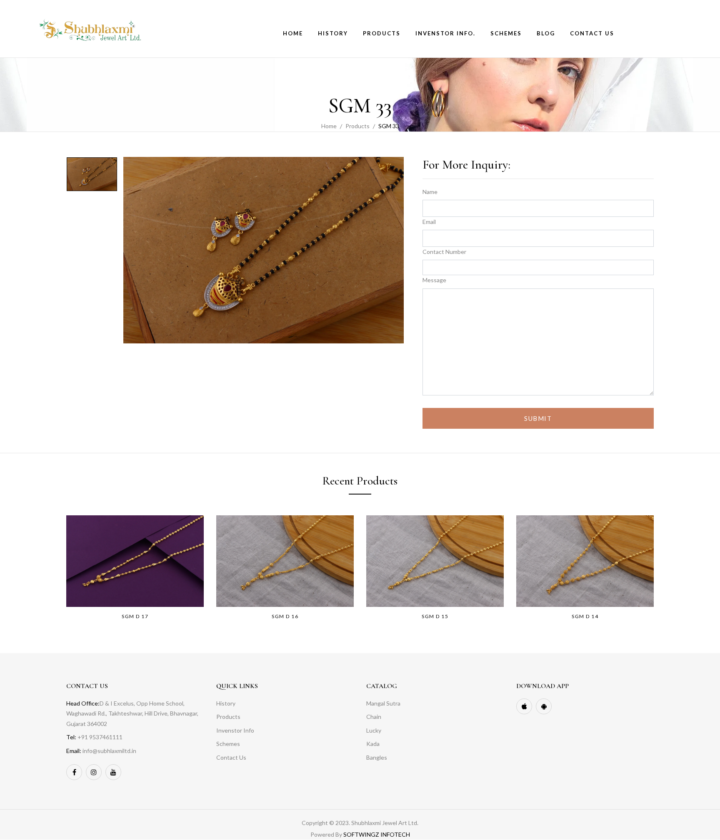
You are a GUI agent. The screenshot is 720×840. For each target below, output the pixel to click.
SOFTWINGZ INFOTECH (376, 834)
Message (434, 279)
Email (429, 221)
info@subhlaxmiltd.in (109, 750)
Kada (373, 743)
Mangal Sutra (383, 703)
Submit (538, 418)
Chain (373, 716)
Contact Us (231, 757)
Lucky (373, 730)
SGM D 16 (285, 616)
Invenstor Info (235, 730)
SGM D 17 (135, 616)
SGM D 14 (585, 616)
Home (329, 125)
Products (357, 125)
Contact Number (444, 251)
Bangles (376, 757)
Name (430, 191)
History (225, 703)
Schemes (228, 743)
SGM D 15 (435, 616)
